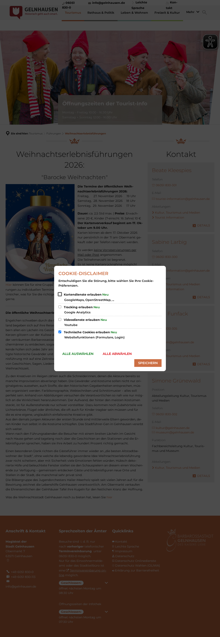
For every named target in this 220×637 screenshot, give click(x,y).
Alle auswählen (77, 354)
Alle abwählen (117, 354)
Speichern (148, 363)
